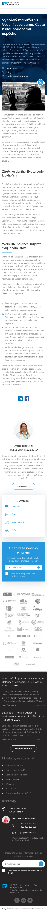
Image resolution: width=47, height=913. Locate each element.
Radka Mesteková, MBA (17, 76)
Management (18, 522)
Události (16, 506)
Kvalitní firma (11, 788)
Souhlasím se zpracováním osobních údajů (23, 575)
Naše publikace (12, 779)
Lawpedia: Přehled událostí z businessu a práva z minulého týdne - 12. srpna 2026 (23, 716)
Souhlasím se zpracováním (25, 872)
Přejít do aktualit (23, 748)
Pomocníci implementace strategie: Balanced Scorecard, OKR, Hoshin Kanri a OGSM (23, 682)
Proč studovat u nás (14, 765)
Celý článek (8, 705)
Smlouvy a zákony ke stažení (18, 793)
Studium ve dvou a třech (16, 774)
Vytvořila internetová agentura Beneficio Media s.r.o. (26, 891)
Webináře (10, 784)
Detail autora (23, 486)
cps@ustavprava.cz (27, 832)
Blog (9, 72)
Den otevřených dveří (15, 770)
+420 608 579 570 (27, 823)
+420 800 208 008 (27, 826)
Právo (14, 530)
